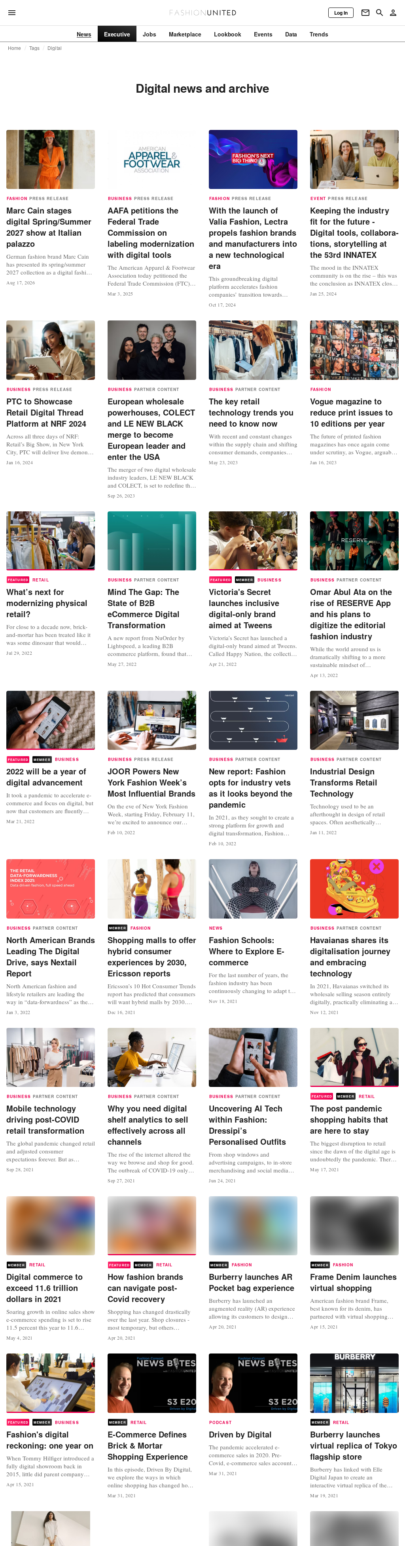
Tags (34, 48)
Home (14, 48)
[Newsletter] (365, 12)
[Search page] (380, 12)
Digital (54, 48)
